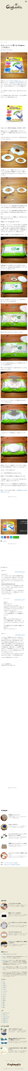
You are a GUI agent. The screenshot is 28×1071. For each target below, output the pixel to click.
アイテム (5, 989)
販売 (4, 1003)
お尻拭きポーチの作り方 (15, 82)
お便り (4, 983)
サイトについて (19, 1060)
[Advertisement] (14, 26)
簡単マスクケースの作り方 (14, 913)
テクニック (5, 991)
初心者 (4, 972)
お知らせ (5, 985)
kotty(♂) (4, 956)
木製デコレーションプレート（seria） (17, 843)
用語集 (4, 1000)
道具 (4, 1005)
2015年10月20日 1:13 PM (20, 634)
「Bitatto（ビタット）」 (19, 81)
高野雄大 (5, 954)
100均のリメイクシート (14, 814)
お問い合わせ (12, 1060)
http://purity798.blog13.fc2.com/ (8, 583)
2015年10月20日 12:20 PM (20, 599)
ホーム (7, 1060)
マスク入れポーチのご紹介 (14, 903)
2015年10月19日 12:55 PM (20, 571)
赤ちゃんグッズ (6, 1013)
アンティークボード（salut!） (11, 862)
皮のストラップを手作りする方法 (12, 864)
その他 (4, 987)
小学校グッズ (5, 1018)
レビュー (5, 541)
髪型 (4, 1007)
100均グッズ (5, 1022)
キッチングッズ (6, 1016)
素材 (4, 1002)
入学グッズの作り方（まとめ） (15, 1029)
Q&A (4, 981)
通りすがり (5, 960)
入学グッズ (5, 1014)
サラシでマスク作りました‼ (14, 932)
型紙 (4, 998)
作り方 (4, 996)
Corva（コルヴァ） (13, 824)
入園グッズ (5, 1020)
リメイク (5, 992)
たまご (4, 966)
